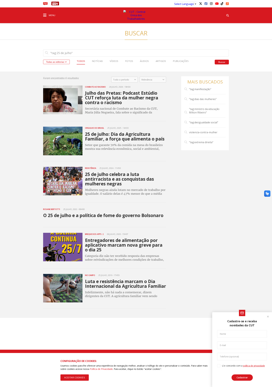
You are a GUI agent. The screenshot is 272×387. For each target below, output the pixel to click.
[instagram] (211, 3)
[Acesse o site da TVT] (45, 4)
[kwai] (227, 3)
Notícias (97, 61)
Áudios (144, 61)
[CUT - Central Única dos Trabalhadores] (136, 15)
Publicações (181, 61)
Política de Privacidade (101, 368)
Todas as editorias (55, 62)
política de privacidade (254, 365)
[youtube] (216, 3)
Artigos (161, 61)
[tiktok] (222, 3)
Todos (81, 61)
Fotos (129, 61)
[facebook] (205, 3)
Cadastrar (242, 377)
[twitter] (200, 3)
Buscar (221, 62)
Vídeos (114, 61)
